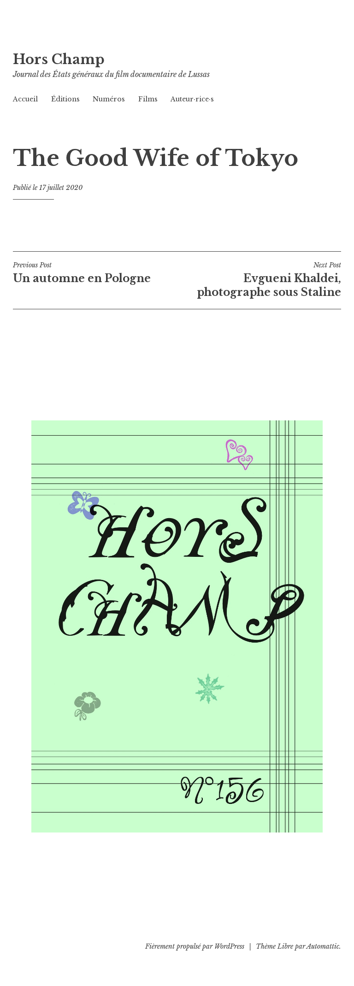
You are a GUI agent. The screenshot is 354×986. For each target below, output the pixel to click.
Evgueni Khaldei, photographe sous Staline (269, 280)
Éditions (65, 99)
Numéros (109, 99)
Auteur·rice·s (192, 99)
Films (148, 99)
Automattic (323, 946)
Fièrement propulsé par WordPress (194, 946)
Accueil (25, 99)
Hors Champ (59, 59)
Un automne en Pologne (82, 273)
